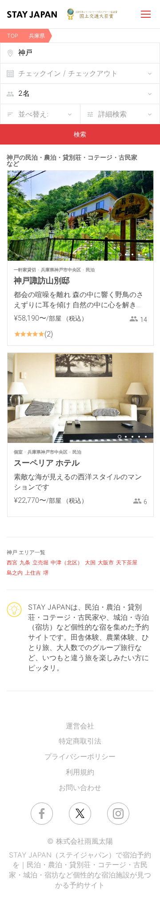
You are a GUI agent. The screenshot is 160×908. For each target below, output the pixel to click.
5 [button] (146, 254)
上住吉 (33, 572)
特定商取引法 (80, 740)
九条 (25, 562)
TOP (12, 35)
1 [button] (119, 254)
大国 (90, 562)
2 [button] (126, 254)
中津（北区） (67, 562)
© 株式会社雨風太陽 (80, 841)
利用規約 (80, 771)
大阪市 (106, 562)
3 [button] (132, 254)
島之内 (15, 572)
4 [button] (139, 254)
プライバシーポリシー (80, 756)
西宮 (12, 562)
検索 (80, 134)
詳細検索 (112, 114)
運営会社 (80, 725)
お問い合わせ (80, 787)
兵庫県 (37, 35)
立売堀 (40, 562)
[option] (80, 216)
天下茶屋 (126, 562)
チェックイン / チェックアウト (68, 73)
